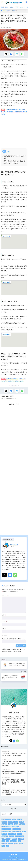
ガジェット (22, 7)
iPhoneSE (4, 821)
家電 (3, 841)
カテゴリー (14, 808)
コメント (5, 595)
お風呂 (16, 824)
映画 (19, 841)
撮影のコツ (13, 841)
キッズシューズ (16, 829)
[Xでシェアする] (6, 54)
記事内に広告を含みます (13, 60)
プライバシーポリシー (13, 857)
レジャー (12, 7)
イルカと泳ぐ (15, 826)
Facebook (10, 577)
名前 (4, 615)
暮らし (6, 7)
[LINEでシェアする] (22, 54)
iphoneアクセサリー (13, 821)
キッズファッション (6, 831)
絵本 (21, 843)
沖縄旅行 (11, 396)
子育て (17, 7)
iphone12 (19, 819)
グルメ (14, 398)
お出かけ (9, 398)
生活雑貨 (4, 843)
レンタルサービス (19, 836)
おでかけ (4, 824)
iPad (14, 819)
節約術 (16, 843)
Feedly (15, 577)
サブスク (4, 833)
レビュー (11, 836)
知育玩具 (10, 843)
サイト (4, 628)
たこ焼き (22, 824)
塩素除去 (14, 838)
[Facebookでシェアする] (11, 54)
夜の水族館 (21, 838)
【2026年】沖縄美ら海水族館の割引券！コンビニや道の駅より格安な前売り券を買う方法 (14, 112)
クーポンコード (16, 831)
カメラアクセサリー (6, 829)
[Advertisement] (14, 131)
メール (4, 622)
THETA (21, 821)
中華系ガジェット (6, 838)
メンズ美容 (4, 836)
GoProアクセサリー (6, 819)
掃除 (8, 841)
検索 (25, 804)
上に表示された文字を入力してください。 (13, 639)
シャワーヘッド (12, 833)
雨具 (8, 845)
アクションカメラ (6, 826)
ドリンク (19, 833)
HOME (2, 7)
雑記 (3, 845)
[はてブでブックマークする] (17, 54)
